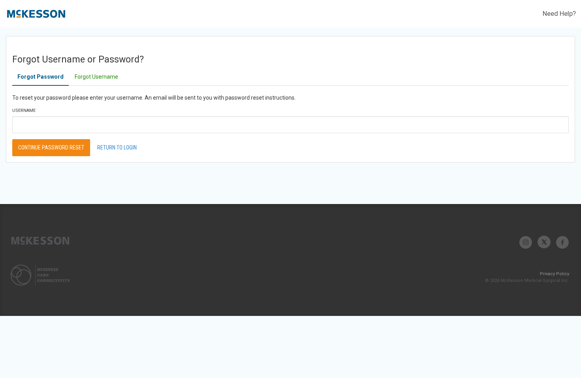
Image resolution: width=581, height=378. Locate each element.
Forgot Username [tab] (96, 77)
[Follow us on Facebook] (562, 242)
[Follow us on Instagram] (525, 242)
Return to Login (117, 147)
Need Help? (559, 13)
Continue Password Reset (51, 147)
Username (24, 110)
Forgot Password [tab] (40, 77)
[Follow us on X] (544, 242)
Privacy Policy (554, 273)
